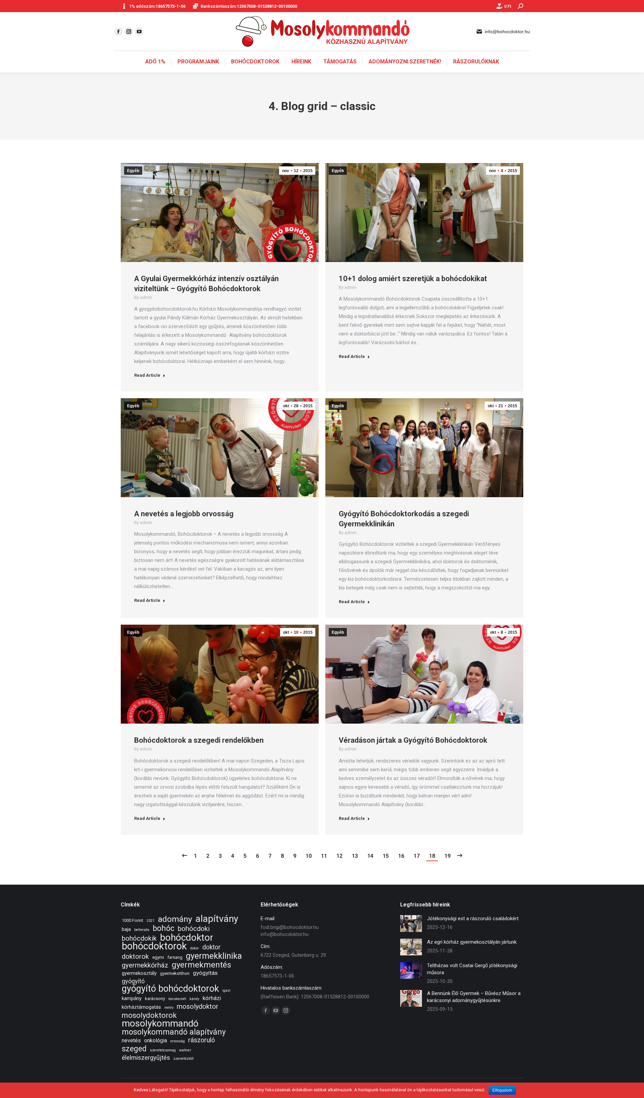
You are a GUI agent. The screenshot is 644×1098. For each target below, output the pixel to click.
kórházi (212, 998)
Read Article (147, 375)
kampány (132, 998)
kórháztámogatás (141, 1007)
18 (432, 856)
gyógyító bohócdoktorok (170, 988)
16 (401, 856)
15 (386, 856)
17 (417, 856)
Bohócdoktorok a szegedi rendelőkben (199, 740)
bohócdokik (139, 938)
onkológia (155, 1040)
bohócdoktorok (154, 946)
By (143, 297)
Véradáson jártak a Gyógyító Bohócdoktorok (413, 740)
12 (339, 856)
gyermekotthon (175, 973)
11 (324, 856)
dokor (194, 948)
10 (309, 856)
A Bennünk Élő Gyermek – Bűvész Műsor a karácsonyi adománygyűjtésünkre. (474, 996)
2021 (151, 921)
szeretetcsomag (163, 1050)
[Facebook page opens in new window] (118, 31)
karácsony (155, 998)
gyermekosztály (139, 973)
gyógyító (133, 981)
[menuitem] (155, 61)
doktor (211, 947)
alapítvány (217, 918)
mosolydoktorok (149, 1015)
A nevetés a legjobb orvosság (183, 514)
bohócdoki (194, 928)
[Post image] (411, 923)
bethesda (141, 930)
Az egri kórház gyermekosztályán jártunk (472, 942)
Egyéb (133, 170)
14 (370, 856)
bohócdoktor (186, 937)
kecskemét (177, 999)
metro (168, 1007)
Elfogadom (502, 1090)
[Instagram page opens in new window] (128, 31)
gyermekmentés (201, 965)
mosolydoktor (197, 1006)
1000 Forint (132, 920)
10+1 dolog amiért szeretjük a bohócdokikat (413, 278)
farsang (174, 957)
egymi (158, 957)
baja (126, 929)
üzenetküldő (183, 1058)
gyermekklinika (214, 955)
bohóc (163, 928)
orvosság (177, 1041)
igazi (226, 990)
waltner (185, 1050)
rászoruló (201, 1040)
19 (447, 856)
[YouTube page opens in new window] (139, 31)
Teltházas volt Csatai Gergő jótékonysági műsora (472, 969)
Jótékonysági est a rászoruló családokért (473, 919)
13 (355, 856)
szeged (134, 1048)
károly (194, 999)
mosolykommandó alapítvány (174, 1032)
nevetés (131, 1040)
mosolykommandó (160, 1023)
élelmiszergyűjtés (146, 1057)
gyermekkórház (145, 965)
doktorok (135, 956)
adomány (175, 919)
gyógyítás (205, 973)
